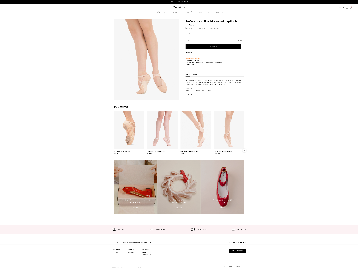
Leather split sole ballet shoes (223, 151)
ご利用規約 (138, 267)
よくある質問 (131, 252)
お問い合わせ (145, 249)
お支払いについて (241, 229)
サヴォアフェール (202, 229)
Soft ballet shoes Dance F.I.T (122, 151)
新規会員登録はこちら (237, 250)
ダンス (118, 242)
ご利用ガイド (131, 249)
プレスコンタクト (146, 252)
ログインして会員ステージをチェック (212, 28)
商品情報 (195, 74)
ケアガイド (116, 252)
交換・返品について (161, 229)
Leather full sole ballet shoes (189, 151)
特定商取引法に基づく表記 (117, 267)
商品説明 (188, 74)
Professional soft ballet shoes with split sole (140, 242)
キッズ (124, 242)
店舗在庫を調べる (190, 52)
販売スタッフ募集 (146, 254)
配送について (121, 229)
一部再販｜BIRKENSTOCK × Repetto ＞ (179, 2)
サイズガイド (189, 94)
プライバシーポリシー (129, 267)
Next (244, 134)
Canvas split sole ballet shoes (156, 151)
